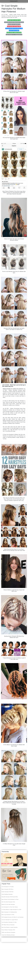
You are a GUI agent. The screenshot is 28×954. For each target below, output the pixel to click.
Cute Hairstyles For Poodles (8, 886)
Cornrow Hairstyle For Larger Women (10, 919)
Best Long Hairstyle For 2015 (8, 914)
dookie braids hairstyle (14, 30)
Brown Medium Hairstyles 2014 (8, 929)
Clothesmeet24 (13, 1)
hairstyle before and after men (14, 20)
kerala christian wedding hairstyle (14, 32)
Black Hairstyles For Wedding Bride (9, 912)
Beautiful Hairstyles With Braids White (10, 896)
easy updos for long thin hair (14, 24)
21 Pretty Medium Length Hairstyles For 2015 (11, 909)
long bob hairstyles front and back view (14, 28)
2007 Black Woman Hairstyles (8, 924)
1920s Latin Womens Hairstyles (8, 932)
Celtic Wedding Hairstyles (7, 894)
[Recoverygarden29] (14, 874)
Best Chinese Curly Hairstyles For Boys (10, 899)
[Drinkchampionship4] (14, 859)
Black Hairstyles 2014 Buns (7, 889)
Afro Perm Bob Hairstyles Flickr (8, 901)
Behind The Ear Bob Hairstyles (8, 904)
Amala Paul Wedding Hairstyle (8, 934)
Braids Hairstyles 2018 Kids (7, 891)
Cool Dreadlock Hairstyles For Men (9, 922)
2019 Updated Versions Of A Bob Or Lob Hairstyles (12, 917)
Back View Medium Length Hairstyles (10, 927)
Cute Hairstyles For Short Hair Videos (10, 907)
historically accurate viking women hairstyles (14, 22)
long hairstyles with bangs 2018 (14, 26)
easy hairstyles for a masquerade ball (14, 34)
